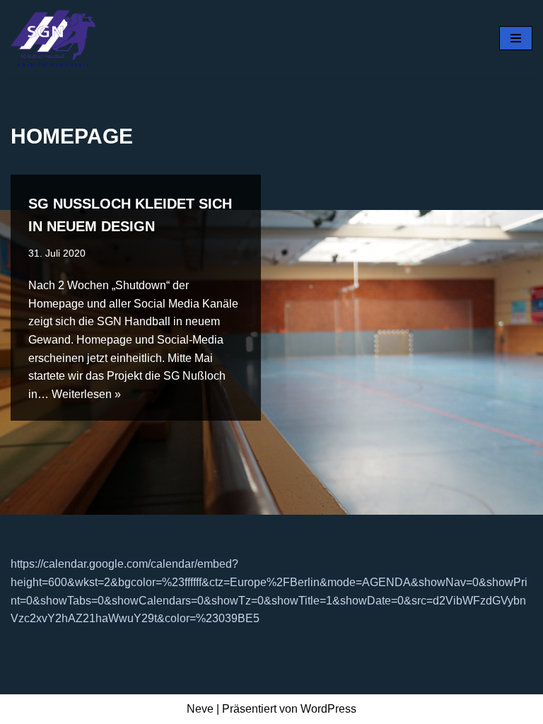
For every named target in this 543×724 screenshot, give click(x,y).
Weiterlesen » (86, 394)
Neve (200, 709)
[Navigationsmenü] (515, 38)
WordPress (328, 709)
